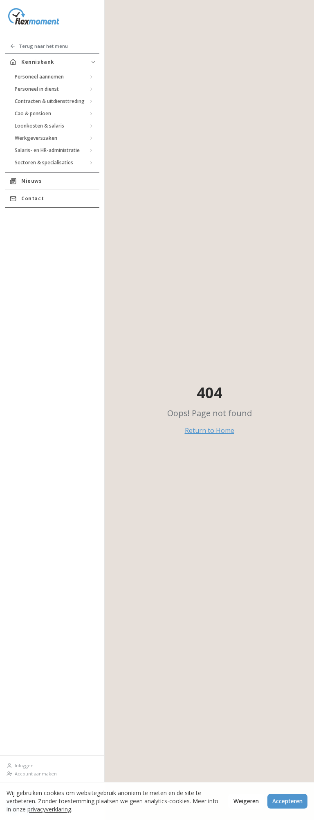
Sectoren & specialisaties (44, 162)
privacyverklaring (49, 809)
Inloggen (24, 765)
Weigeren (246, 801)
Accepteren (287, 801)
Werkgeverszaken (36, 137)
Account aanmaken (36, 774)
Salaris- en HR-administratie (47, 150)
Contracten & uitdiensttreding (50, 101)
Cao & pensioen (33, 113)
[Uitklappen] (91, 77)
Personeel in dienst (37, 88)
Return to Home (209, 430)
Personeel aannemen (39, 76)
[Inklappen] (93, 62)
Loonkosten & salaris (39, 125)
